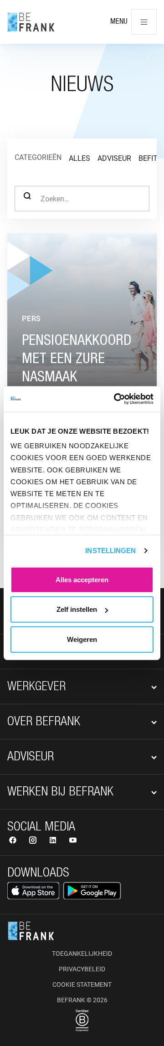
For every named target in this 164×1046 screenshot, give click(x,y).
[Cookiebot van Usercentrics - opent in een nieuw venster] (116, 399)
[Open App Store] (33, 890)
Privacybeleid (82, 969)
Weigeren (82, 639)
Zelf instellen (76, 609)
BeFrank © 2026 (82, 1000)
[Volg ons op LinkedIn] (53, 841)
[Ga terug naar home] (31, 22)
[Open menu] (144, 22)
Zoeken (27, 198)
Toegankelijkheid (82, 953)
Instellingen (110, 550)
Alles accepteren (82, 579)
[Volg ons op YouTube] (72, 841)
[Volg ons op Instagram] (33, 841)
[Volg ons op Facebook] (13, 841)
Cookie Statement (82, 984)
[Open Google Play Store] (92, 890)
